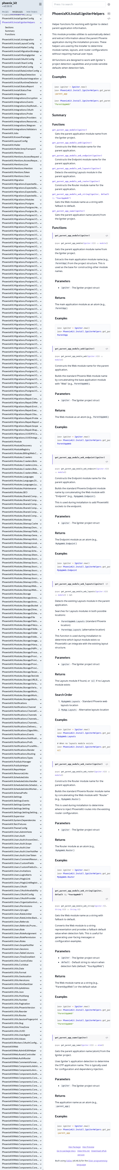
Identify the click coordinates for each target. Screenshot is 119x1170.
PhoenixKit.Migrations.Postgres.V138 (20, 222)
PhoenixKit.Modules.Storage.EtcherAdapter (20, 613)
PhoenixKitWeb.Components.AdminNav (20, 1066)
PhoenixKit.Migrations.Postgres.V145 (20, 250)
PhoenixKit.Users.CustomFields (18, 863)
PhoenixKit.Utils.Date (13, 968)
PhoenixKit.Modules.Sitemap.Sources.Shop (20, 570)
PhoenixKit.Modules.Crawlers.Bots (19, 461)
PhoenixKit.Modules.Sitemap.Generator (20, 535)
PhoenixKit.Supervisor (13, 816)
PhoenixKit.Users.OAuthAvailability (20, 890)
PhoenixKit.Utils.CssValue (15, 964)
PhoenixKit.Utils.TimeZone (15, 1027)
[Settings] (108, 4)
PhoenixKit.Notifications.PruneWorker (20, 746)
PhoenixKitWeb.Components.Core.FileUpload (20, 1163)
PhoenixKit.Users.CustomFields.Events (20, 867)
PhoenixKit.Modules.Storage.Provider (20, 656)
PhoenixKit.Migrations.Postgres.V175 (20, 367)
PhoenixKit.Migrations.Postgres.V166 (20, 332)
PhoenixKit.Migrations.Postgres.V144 (20, 246)
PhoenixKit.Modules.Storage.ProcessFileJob (20, 652)
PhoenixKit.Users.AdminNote (17, 831)
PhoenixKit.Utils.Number (14, 999)
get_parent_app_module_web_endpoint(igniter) (77, 156)
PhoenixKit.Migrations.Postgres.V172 (20, 355)
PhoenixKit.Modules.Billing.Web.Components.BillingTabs (20, 453)
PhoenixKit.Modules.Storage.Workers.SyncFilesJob (20, 699)
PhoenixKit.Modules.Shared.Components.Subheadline (20, 511)
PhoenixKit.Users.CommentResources (20, 859)
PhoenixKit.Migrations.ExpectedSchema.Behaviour (20, 183)
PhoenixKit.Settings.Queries (16, 804)
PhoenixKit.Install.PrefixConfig (17, 66)
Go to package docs (66, 1151)
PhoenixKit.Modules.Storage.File (18, 617)
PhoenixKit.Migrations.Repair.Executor (20, 410)
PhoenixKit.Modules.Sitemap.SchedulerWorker (20, 550)
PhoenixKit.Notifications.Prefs (17, 742)
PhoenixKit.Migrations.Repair (17, 394)
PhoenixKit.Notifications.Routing (18, 753)
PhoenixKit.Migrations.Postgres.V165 (20, 328)
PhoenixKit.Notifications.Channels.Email (20, 718)
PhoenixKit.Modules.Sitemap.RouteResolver (20, 546)
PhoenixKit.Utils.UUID (13, 1030)
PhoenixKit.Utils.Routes (14, 1015)
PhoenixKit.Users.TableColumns (18, 952)
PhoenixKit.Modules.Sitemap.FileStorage (20, 531)
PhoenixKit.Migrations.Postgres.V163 (20, 320)
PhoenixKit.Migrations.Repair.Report (20, 422)
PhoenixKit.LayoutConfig (14, 141)
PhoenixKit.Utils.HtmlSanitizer (17, 984)
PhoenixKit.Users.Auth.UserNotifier (20, 851)
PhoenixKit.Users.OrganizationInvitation (20, 902)
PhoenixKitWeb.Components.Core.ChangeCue (20, 1109)
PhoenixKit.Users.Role (13, 929)
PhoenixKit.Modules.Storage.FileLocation (20, 625)
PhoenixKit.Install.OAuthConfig (18, 59)
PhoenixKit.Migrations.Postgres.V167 (20, 336)
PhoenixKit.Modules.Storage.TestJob (20, 675)
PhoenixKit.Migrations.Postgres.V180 (20, 386)
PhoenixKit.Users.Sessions (15, 949)
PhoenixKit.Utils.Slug (12, 1023)
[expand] (40, 14)
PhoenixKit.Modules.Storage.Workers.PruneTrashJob (20, 695)
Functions (10, 34)
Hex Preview (88, 1147)
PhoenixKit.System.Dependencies (19, 820)
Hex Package (74, 1147)
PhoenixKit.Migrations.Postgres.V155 (20, 289)
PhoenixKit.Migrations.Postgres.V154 (20, 285)
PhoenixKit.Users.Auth (13, 835)
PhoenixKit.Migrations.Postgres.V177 (20, 375)
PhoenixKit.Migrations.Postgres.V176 (20, 371)
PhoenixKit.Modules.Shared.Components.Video (20, 515)
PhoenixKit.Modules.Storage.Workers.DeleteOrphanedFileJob (20, 691)
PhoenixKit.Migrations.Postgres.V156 (20, 293)
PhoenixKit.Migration (13, 180)
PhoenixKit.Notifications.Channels (19, 714)
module (103, 243)
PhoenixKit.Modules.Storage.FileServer (20, 628)
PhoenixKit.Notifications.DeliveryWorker (20, 726)
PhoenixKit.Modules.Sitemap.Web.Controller (20, 585)
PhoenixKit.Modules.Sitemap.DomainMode (20, 527)
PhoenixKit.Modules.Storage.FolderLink (20, 636)
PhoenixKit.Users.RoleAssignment (19, 933)
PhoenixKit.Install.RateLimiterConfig (20, 70)
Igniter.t (88, 243)
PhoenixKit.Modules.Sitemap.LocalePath (20, 543)
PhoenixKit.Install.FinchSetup (17, 14)
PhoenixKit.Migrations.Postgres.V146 (20, 254)
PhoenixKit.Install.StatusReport (18, 86)
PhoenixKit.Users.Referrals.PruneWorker (20, 925)
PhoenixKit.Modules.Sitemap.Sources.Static (20, 578)
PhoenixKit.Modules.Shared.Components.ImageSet (20, 507)
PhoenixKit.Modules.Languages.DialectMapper (20, 480)
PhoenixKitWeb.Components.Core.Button (20, 1105)
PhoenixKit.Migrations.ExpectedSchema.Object (20, 191)
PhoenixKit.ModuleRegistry (16, 449)
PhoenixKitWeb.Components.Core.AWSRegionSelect (20, 1081)
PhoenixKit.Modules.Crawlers (17, 457)
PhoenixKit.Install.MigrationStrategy (20, 51)
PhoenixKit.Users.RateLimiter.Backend (20, 917)
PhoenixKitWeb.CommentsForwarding (20, 1062)
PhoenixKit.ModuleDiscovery (17, 445)
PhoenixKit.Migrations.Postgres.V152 (20, 277)
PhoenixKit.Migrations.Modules (18, 199)
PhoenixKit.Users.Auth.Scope (16, 843)
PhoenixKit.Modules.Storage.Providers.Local (20, 664)
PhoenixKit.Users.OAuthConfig (18, 894)
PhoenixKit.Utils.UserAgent (16, 1034)
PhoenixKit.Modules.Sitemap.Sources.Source (20, 574)
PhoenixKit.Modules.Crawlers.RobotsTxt (20, 468)
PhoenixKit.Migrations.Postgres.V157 (20, 297)
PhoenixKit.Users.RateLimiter (17, 913)
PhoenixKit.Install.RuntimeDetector (20, 82)
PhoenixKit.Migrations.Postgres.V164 (20, 324)
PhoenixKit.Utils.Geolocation (16, 976)
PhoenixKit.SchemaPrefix (14, 792)
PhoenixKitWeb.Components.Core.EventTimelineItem (20, 1155)
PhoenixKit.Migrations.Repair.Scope (20, 425)
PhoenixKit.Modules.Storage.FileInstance (20, 621)
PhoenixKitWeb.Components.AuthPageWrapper (20, 1073)
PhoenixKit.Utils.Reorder (14, 1011)
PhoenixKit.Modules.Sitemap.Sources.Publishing (20, 562)
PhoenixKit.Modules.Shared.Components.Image (20, 504)
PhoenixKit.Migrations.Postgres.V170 (20, 347)
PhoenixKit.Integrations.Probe (17, 113)
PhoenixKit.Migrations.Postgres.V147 (20, 258)
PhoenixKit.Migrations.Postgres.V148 (20, 262)
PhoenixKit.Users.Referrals (15, 921)
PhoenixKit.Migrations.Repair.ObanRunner (20, 414)
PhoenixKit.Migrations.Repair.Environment (20, 406)
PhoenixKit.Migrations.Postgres (18, 203)
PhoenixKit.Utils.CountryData (17, 960)
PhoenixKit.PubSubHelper (15, 765)
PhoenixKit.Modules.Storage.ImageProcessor (20, 640)
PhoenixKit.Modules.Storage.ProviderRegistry (20, 660)
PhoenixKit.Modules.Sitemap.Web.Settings (20, 589)
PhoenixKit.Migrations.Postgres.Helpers (20, 207)
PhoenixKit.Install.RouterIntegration (20, 78)
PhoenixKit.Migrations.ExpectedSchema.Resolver (20, 195)
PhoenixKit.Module (12, 441)
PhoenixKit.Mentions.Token (16, 172)
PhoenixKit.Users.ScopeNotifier (18, 945)
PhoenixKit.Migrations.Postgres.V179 (20, 383)
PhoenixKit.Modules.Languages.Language (20, 484)
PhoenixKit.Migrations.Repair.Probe (20, 418)
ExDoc (69, 1160)
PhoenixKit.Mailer (11, 144)
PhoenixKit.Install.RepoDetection (19, 74)
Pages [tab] (5, 12)
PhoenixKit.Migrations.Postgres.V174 (20, 363)
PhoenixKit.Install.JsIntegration (18, 39)
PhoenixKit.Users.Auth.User (16, 847)
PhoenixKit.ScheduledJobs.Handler (19, 781)
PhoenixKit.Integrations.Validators (19, 129)
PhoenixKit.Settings (12, 796)
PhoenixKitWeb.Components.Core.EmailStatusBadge (20, 1148)
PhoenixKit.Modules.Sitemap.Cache (20, 523)
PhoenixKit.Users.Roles (14, 941)
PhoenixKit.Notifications (14, 703)
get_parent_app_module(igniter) (69, 130)
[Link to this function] (49, 236)
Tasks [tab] (32, 12)
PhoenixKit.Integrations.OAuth (18, 109)
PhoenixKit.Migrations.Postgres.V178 (20, 379)
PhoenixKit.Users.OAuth (14, 886)
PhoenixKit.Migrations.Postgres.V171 (20, 351)
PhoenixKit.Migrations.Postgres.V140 (20, 230)
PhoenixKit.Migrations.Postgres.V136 (20, 215)
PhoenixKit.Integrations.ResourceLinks (20, 121)
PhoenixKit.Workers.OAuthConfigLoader (20, 1042)
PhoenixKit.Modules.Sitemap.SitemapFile (20, 554)
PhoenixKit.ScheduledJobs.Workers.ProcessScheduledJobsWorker (20, 788)
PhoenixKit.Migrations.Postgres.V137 (20, 219)
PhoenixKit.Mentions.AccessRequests (20, 160)
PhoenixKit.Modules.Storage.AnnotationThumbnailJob (20, 601)
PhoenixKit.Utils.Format (14, 972)
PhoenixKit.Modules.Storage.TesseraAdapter (20, 671)
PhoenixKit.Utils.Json (13, 991)
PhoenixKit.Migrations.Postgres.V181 (20, 390)
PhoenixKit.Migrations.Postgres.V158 (20, 301)
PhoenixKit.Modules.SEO (14, 492)
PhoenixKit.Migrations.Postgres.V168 (20, 340)
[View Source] (106, 235)
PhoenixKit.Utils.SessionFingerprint (20, 1019)
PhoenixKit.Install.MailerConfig (18, 47)
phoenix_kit (9, 3)
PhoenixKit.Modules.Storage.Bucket (20, 605)
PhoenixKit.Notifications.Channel (19, 706)
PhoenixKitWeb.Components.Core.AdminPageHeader (20, 1089)
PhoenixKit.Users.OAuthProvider (19, 898)
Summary (10, 30)
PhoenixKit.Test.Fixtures (14, 824)
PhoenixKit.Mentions (13, 152)
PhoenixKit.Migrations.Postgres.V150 (20, 269)
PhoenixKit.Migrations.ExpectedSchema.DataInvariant (20, 187)
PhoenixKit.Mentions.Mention (17, 168)
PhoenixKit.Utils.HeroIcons (15, 980)
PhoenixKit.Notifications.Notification (20, 738)
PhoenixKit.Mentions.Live (15, 164)
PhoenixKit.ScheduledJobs (15, 777)
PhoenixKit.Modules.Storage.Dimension (20, 609)
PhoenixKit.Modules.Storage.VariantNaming (20, 687)
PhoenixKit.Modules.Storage (16, 593)
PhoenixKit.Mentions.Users (16, 176)
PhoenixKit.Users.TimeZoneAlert (18, 956)
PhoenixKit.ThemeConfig (14, 828)
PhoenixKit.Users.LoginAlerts (17, 874)
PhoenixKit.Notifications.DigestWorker (20, 730)
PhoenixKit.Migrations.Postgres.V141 (20, 234)
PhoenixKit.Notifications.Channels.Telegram (20, 722)
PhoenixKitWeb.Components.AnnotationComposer (20, 1070)
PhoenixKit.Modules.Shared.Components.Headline (20, 500)
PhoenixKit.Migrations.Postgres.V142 (20, 238)
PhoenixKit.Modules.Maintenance (19, 488)
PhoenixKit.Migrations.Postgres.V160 (20, 308)
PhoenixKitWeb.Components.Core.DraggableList (20, 1140)
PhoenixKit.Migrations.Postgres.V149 (20, 265)
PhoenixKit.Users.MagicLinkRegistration (20, 882)
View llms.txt (83, 1150)
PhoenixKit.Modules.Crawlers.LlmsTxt (20, 464)
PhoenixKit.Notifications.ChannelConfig (20, 710)
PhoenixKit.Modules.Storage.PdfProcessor (20, 648)
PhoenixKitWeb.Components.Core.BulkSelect (20, 1101)
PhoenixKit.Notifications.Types (17, 757)
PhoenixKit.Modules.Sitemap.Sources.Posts (20, 558)
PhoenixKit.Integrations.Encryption (20, 98)
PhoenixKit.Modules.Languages (18, 476)
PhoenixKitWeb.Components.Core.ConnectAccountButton (20, 1124)
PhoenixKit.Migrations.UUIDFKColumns (20, 433)
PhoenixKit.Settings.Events (15, 800)
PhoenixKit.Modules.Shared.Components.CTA (20, 496)
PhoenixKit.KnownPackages (16, 137)
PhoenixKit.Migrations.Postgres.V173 (20, 359)
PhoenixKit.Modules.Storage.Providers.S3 (20, 667)
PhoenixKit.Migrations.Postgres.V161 (20, 312)
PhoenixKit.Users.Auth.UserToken (19, 855)
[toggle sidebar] (40, 4)
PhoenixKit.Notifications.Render (18, 749)
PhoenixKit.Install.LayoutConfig (18, 43)
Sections (9, 27)
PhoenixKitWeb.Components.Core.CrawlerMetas (20, 1128)
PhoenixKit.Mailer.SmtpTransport (19, 148)
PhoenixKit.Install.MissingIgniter (18, 55)
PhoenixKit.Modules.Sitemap (16, 519)
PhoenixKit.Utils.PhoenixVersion (18, 1007)
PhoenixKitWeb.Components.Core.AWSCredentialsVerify (20, 1077)
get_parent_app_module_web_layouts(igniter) (76, 168)
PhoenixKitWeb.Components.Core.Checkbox (20, 1116)
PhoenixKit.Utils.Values (14, 1038)
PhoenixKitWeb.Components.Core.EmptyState (20, 1151)
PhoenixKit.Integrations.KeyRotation (20, 105)
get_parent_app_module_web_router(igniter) (76, 181)
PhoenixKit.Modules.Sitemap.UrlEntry (20, 582)
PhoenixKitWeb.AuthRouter (16, 1058)
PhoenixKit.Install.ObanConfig (17, 62)
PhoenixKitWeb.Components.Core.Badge (20, 1093)
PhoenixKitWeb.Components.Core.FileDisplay (20, 1159)
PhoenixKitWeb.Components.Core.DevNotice (20, 1136)
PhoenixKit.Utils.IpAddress (15, 988)
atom (100, 1045)
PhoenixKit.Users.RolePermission (19, 937)
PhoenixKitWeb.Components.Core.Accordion (20, 1085)
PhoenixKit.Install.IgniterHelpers (18, 22)
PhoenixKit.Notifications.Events (18, 734)
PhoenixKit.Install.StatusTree (16, 90)
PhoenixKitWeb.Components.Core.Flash (20, 1167)
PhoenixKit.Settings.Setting (15, 808)
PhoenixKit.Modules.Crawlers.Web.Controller (20, 472)
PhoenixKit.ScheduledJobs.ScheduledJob (20, 785)
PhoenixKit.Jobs (10, 133)
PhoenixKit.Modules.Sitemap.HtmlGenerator (20, 539)
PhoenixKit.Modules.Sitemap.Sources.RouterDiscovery (20, 566)
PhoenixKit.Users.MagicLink (16, 878)
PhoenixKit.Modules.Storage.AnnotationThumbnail (20, 597)
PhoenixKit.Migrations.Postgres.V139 (20, 226)
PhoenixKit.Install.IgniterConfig (18, 18)
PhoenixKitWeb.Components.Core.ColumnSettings (20, 1120)
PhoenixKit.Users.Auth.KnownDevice (20, 839)
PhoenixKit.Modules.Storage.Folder (20, 632)
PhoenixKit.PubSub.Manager (16, 761)
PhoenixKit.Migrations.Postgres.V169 (20, 343)
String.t (59, 909)
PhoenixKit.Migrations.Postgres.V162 (20, 316)
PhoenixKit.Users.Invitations (16, 870)
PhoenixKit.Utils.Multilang (15, 995)
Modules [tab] (17, 12)
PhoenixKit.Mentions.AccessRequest (20, 156)
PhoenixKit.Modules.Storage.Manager (20, 644)
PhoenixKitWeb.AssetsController (19, 1054)
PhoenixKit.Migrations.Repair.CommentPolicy (20, 398)
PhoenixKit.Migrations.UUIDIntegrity (20, 437)
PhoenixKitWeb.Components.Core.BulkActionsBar (20, 1097)
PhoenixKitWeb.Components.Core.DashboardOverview (20, 1132)
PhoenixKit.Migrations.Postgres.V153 (20, 281)
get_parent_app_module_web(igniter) (72, 143)
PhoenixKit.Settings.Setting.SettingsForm (20, 812)
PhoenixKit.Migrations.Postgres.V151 (20, 273)
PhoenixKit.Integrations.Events (17, 101)
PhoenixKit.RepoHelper (14, 769)
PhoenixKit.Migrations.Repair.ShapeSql (20, 429)
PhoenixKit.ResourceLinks (15, 773)
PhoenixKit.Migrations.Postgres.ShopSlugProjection (20, 211)
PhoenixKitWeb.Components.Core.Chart (20, 1112)
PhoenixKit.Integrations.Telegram (18, 125)
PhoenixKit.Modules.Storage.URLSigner (20, 679)
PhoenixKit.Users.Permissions (17, 906)
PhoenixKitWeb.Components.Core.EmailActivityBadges (20, 1144)
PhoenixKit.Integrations (14, 94)
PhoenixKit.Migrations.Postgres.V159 (20, 304)
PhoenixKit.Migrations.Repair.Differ (20, 402)
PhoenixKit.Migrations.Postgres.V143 (20, 242)
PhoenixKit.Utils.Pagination (16, 1003)
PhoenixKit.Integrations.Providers (19, 117)
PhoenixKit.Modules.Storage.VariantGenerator (20, 683)
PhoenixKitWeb (10, 1046)
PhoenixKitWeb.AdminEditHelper (19, 1050)
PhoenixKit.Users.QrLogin (15, 909)
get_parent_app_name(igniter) (68, 211)
